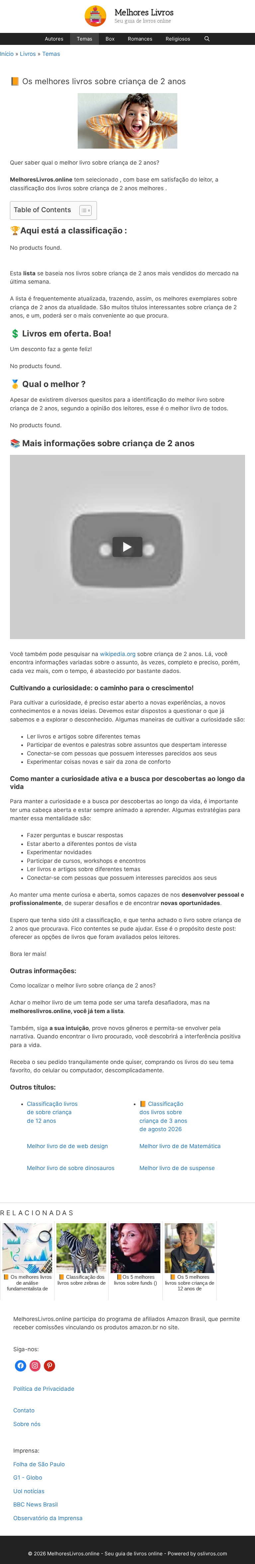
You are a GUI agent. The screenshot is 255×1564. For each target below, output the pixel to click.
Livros (28, 54)
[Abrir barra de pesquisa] (206, 39)
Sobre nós (27, 1424)
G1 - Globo (27, 1477)
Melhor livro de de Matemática (180, 1146)
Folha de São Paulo (39, 1464)
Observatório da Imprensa (48, 1518)
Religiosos (178, 39)
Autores (54, 39)
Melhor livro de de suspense (177, 1168)
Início (7, 54)
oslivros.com (212, 1553)
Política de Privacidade (43, 1388)
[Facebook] (20, 1365)
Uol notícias (28, 1491)
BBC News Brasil (35, 1504)
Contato (24, 1410)
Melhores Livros (144, 12)
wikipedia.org (117, 654)
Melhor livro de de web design (67, 1146)
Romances (140, 39)
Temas (84, 39)
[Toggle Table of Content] (82, 210)
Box (110, 39)
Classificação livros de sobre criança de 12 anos (52, 1112)
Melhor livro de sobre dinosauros (71, 1168)
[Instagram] (35, 1365)
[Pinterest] (49, 1365)
